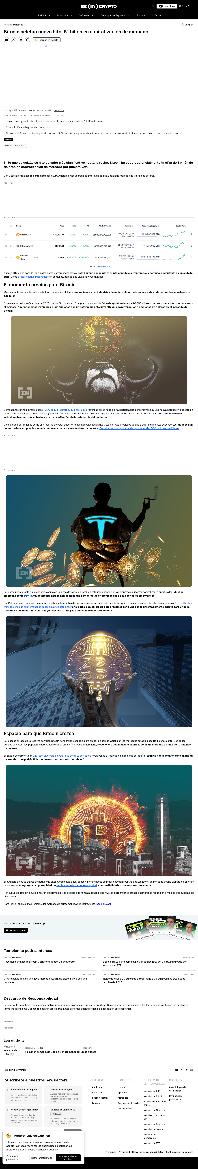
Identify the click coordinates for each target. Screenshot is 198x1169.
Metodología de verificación (177, 1089)
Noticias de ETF (152, 1143)
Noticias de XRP (152, 1090)
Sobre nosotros (100, 1097)
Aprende (122, 1092)
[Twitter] (13, 39)
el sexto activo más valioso (33, 276)
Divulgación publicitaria (175, 1097)
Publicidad (97, 1087)
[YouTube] (6, 39)
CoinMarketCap (103, 266)
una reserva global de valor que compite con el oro (62, 755)
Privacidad (124, 1151)
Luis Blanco (59, 110)
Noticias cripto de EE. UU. (155, 1117)
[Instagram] (27, 39)
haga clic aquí (104, 904)
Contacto (97, 1092)
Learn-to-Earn (125, 1108)
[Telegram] (20, 39)
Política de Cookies (47, 1149)
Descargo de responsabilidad (148, 1151)
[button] (23, 1095)
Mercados (18, 24)
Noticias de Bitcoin (153, 1096)
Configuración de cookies (179, 1151)
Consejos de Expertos (129, 1103)
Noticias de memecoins (150, 1136)
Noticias (8, 24)
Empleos (96, 1103)
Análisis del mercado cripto (155, 1103)
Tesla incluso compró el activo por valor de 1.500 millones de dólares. (139, 428)
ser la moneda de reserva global (76, 885)
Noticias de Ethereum (155, 1110)
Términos (111, 1151)
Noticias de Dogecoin (155, 1124)
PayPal (28, 595)
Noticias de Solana (154, 1129)
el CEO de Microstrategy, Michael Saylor (65, 409)
